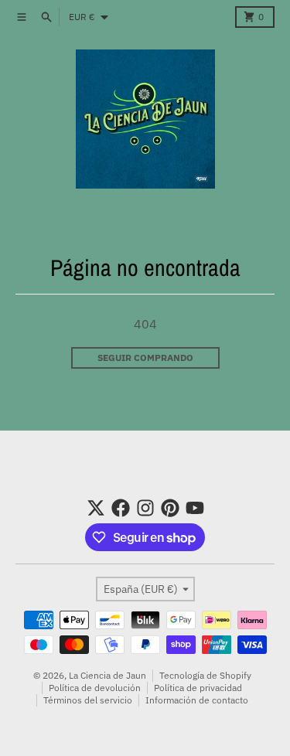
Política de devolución (95, 687)
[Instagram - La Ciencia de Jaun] (145, 508)
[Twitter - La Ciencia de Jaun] (96, 508)
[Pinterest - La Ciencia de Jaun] (170, 508)
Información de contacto (196, 700)
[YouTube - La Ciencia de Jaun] (195, 508)
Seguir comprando (145, 357)
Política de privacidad (198, 687)
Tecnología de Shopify (205, 675)
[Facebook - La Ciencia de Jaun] (120, 508)
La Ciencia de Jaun (107, 675)
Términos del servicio (87, 700)
